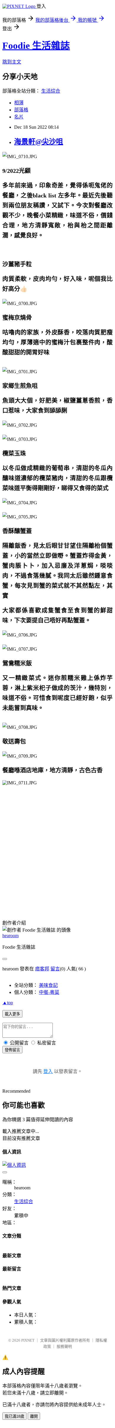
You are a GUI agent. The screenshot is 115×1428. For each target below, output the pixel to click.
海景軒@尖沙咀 (38, 141)
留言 (55, 968)
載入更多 (12, 1014)
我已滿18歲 (14, 1416)
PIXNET (27, 1340)
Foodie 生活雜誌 (36, 45)
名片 (19, 116)
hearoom (10, 935)
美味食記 (48, 985)
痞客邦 (42, 968)
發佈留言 (12, 1050)
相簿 (19, 102)
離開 (34, 1416)
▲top (7, 1002)
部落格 (21, 109)
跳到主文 (11, 61)
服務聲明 (64, 1346)
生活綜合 (50, 90)
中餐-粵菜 (49, 992)
